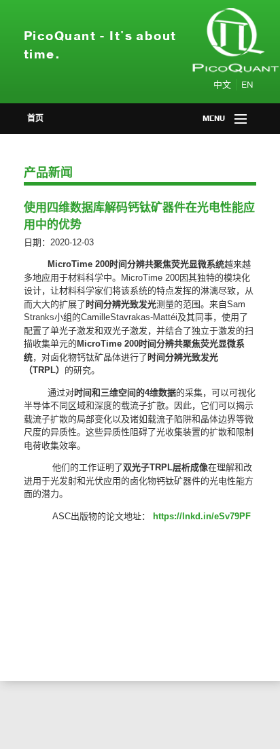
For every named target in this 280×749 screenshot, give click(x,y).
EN (247, 85)
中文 (222, 85)
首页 (35, 118)
